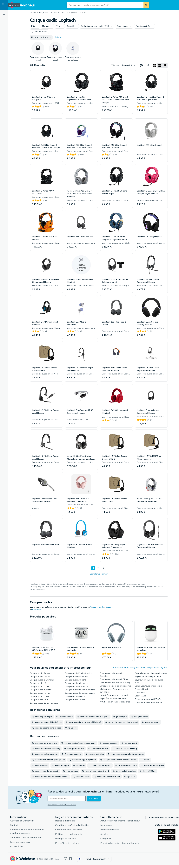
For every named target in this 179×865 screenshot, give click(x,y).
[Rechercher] (146, 5)
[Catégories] (4, 5)
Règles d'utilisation (65, 820)
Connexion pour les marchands (26, 837)
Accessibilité (16, 846)
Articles (104, 834)
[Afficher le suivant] (103, 568)
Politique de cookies (65, 838)
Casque (109, 607)
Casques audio (97, 607)
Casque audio (58, 12)
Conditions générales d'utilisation (72, 825)
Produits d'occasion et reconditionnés (119, 843)
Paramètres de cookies (67, 843)
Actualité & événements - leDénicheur (120, 820)
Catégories (105, 838)
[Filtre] (4, 15)
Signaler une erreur (99, 574)
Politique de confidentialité (69, 834)
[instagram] (65, 859)
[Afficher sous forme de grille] (154, 65)
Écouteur (36, 609)
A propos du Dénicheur (21, 820)
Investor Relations (109, 829)
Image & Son (44, 12)
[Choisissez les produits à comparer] (141, 65)
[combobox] (105, 5)
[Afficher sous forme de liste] (159, 65)
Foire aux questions (20, 842)
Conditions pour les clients (68, 829)
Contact (14, 825)
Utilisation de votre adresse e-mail (62, 805)
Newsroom (106, 825)
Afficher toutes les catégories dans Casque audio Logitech (140, 667)
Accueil (33, 12)
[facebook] (70, 859)
